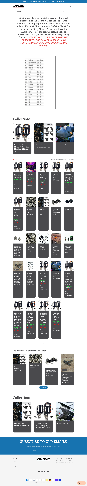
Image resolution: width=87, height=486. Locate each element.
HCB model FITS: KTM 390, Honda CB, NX (43, 276)
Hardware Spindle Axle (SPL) (30, 247)
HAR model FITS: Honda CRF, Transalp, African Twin (17, 213)
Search (14, 461)
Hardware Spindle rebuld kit (42, 247)
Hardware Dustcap (68, 210)
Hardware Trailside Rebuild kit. (68, 247)
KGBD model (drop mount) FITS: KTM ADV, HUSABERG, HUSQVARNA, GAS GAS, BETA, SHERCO (17, 319)
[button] (67, 6)
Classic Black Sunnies (30, 175)
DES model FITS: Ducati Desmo (56, 176)
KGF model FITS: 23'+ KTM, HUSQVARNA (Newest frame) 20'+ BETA (30, 317)
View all (43, 387)
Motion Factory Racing (41, 482)
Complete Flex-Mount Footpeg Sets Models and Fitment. (22, 147)
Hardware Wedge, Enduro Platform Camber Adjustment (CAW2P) (30, 278)
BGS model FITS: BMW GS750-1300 (17, 176)
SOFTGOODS (61, 423)
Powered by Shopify (49, 482)
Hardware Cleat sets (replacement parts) (56, 212)
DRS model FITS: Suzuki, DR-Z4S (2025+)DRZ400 (69, 177)
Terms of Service (17, 464)
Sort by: (53, 159)
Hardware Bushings (42, 210)
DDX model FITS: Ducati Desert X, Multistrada (43, 177)
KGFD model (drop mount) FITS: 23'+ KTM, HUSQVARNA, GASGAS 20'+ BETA (43, 317)
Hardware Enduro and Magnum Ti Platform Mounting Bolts (17, 249)
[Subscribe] (54, 450)
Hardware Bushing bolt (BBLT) (30, 211)
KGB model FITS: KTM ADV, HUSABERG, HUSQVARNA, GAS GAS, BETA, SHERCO (68, 279)
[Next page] (47, 343)
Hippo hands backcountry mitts (56, 275)
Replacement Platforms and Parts (43, 146)
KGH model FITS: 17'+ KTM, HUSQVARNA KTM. (56, 316)
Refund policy (16, 466)
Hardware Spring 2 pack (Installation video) (56, 249)
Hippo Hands (61, 145)
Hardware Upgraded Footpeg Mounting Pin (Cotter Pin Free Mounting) (17, 278)
